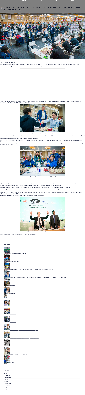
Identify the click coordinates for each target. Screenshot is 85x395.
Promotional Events (7, 383)
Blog (4, 373)
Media (66, 5)
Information (28, 5)
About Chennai (28, 10)
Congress (44, 14)
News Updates (6, 375)
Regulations (24, 2)
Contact (48, 14)
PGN (56, 4)
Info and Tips (29, 11)
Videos (42, 3)
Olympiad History (7, 377)
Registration (29, 13)
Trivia (5, 387)
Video (5, 389)
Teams (56, 3)
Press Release (6, 381)
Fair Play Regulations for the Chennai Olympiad (24, 3)
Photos (42, 2)
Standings (56, 2)
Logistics (28, 12)
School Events (6, 385)
